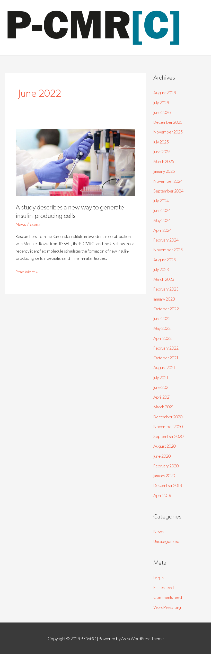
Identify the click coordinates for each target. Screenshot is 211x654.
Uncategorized (166, 541)
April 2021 (162, 397)
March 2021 (163, 406)
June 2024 (162, 210)
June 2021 (161, 387)
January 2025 (164, 171)
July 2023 (161, 269)
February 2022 (166, 347)
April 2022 (162, 338)
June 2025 (162, 151)
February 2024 (166, 239)
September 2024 (168, 190)
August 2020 (164, 446)
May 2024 (162, 220)
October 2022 (166, 308)
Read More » (27, 271)
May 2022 (162, 328)
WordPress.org (167, 607)
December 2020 (167, 416)
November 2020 (168, 426)
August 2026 (164, 92)
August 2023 (164, 259)
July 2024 (161, 200)
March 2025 (163, 161)
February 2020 (166, 465)
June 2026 (162, 112)
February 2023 (166, 288)
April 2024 (162, 230)
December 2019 (167, 485)
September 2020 (168, 436)
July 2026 (161, 102)
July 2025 (161, 141)
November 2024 (168, 181)
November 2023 (168, 249)
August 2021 (164, 367)
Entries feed (163, 587)
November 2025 (168, 131)
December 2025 (167, 122)
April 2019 (162, 495)
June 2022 (162, 318)
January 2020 (164, 475)
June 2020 (162, 456)
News (21, 224)
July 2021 (160, 377)
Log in (158, 577)
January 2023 (164, 298)
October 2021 (165, 357)
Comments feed (167, 597)
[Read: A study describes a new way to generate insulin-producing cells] (75, 162)
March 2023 (163, 279)
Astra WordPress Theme (142, 638)
